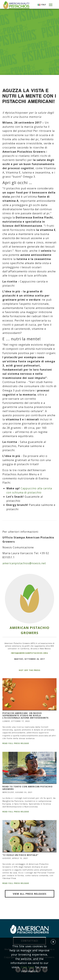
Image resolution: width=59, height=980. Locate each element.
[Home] (16, 5)
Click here (27, 967)
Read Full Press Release (15, 743)
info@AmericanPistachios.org (29, 653)
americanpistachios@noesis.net (24, 563)
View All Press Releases (29, 893)
